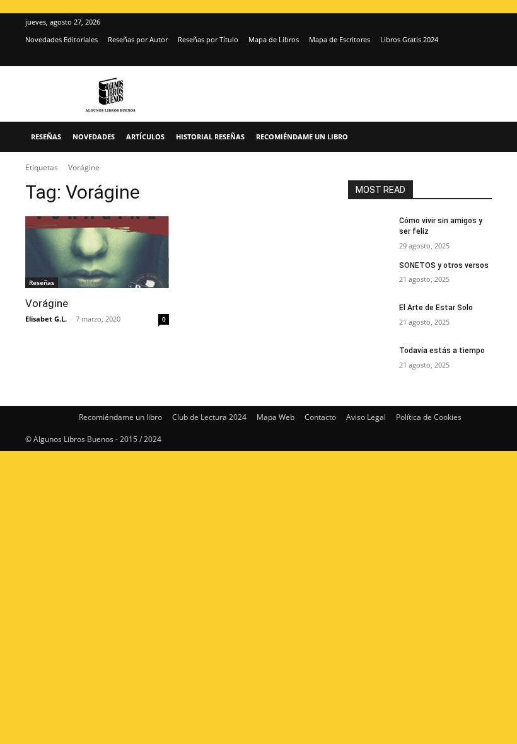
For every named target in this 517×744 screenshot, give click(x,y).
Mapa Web (275, 417)
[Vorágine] (97, 252)
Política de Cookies (429, 417)
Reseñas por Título (208, 39)
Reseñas (46, 136)
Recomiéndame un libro (302, 136)
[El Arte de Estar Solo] (369, 318)
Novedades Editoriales (61, 39)
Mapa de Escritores (339, 39)
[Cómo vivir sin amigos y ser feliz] (369, 231)
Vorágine (46, 303)
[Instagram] (461, 57)
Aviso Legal (366, 417)
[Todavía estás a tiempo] (369, 361)
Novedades (94, 136)
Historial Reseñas (210, 136)
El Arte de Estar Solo (436, 307)
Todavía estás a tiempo (442, 350)
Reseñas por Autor (138, 39)
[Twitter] (482, 57)
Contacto (320, 417)
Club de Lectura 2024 (209, 417)
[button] (477, 137)
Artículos (145, 136)
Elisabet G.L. (46, 318)
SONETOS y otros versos (444, 265)
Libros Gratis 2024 (409, 39)
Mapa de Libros (273, 39)
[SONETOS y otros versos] (369, 275)
